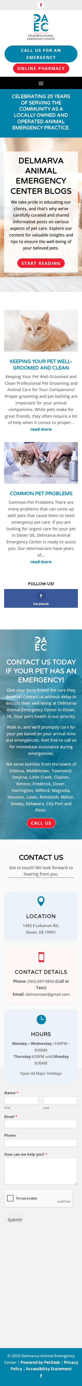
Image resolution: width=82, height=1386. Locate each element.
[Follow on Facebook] (41, 5)
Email (10, 1116)
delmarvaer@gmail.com (48, 994)
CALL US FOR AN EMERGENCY (41, 54)
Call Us (41, 823)
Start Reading (41, 263)
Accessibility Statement (49, 1368)
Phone (10, 1135)
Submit (15, 1219)
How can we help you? (25, 1154)
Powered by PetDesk (40, 1362)
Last (46, 1108)
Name (11, 1093)
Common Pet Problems (41, 494)
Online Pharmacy (41, 68)
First (7, 1108)
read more (41, 429)
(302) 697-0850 (40, 981)
